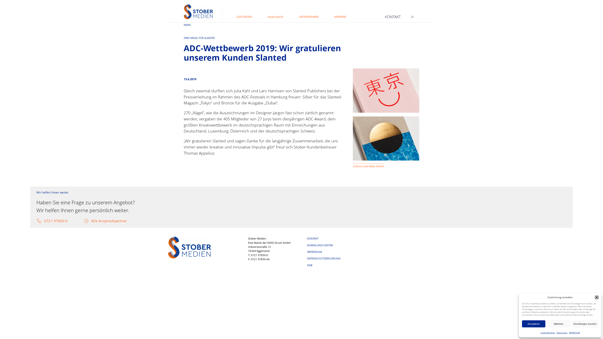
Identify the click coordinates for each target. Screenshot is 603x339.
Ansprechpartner (112, 220)
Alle (94, 220)
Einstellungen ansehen (585, 324)
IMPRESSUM (574, 332)
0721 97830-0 (56, 220)
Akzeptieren (533, 324)
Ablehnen (558, 324)
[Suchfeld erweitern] (412, 17)
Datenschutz (562, 332)
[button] (596, 297)
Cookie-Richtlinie (548, 332)
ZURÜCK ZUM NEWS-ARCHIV (368, 166)
